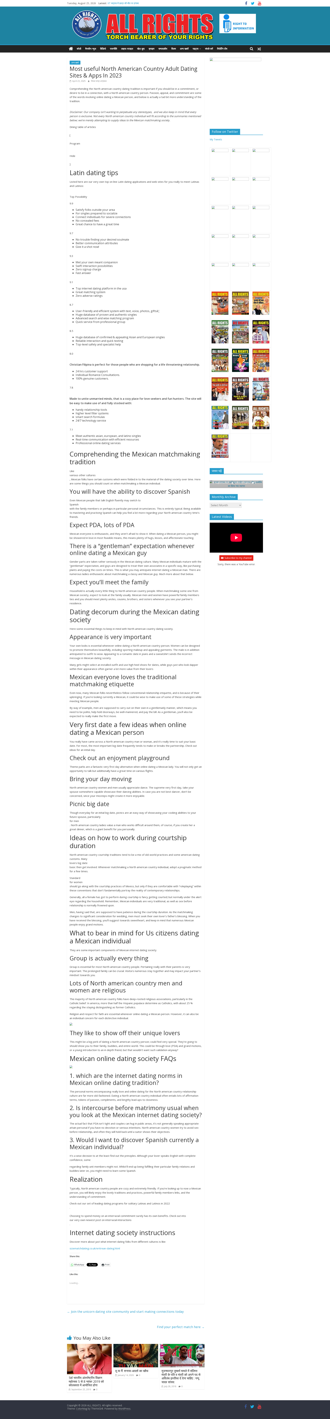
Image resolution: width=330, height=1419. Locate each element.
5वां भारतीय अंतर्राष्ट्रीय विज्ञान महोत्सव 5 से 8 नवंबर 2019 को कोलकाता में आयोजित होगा (86, 1381)
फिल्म (173, 48)
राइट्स (195, 48)
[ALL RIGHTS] (71, 48)
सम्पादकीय (162, 48)
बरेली (79, 48)
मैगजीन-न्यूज (90, 48)
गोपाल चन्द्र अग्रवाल (99, 81)
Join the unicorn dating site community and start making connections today (125, 1311)
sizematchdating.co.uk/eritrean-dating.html (95, 1248)
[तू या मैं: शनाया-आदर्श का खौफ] (135, 1346)
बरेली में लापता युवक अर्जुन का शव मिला (124, 3)
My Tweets (216, 139)
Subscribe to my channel (238, 554)
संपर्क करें (209, 48)
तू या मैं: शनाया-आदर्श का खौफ (131, 1371)
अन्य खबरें (184, 48)
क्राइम (151, 48)
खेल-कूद (141, 48)
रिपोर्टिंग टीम (222, 48)
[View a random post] (259, 48)
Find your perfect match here (181, 1327)
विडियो (103, 48)
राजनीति (113, 48)
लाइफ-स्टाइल (127, 48)
